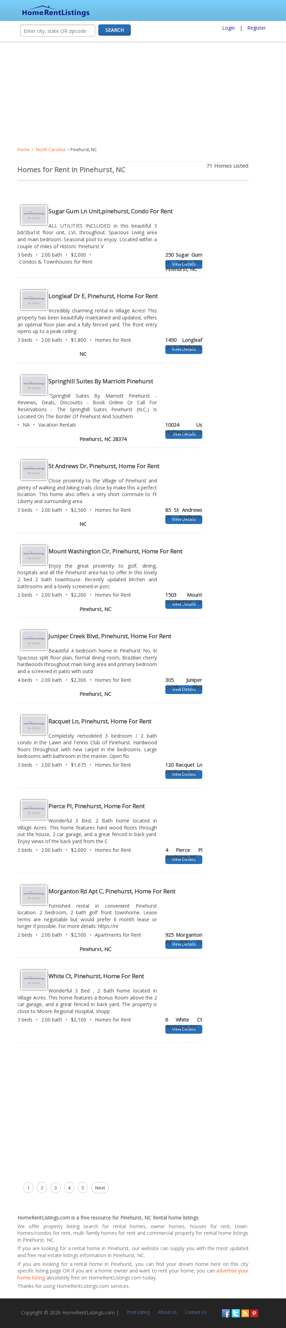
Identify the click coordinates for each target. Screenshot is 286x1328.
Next (100, 1188)
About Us (167, 1312)
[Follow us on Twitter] (236, 1312)
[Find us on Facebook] (226, 1312)
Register (256, 27)
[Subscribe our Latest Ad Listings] (245, 1312)
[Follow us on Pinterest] (254, 1312)
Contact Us (195, 1312)
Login (228, 27)
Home (23, 150)
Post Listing (138, 1312)
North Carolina (50, 150)
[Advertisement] (143, 94)
